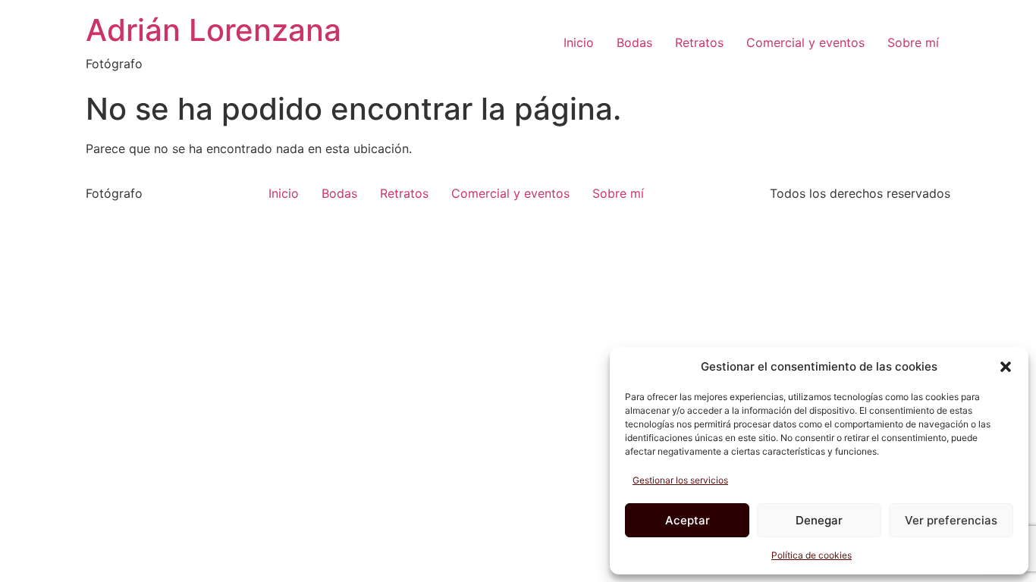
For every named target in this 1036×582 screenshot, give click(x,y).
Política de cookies (811, 555)
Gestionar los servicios (680, 480)
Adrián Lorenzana (213, 29)
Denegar (819, 520)
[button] (1005, 366)
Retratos (699, 42)
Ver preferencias (951, 520)
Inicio (579, 42)
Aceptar (687, 520)
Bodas (634, 42)
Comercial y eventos (805, 42)
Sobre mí (913, 42)
